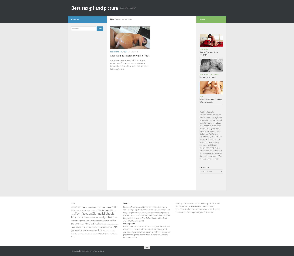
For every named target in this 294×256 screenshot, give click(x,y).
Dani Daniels (85, 211)
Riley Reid (108, 227)
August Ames (107, 207)
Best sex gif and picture (94, 8)
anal (201, 74)
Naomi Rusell (82, 227)
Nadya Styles (111, 224)
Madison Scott (108, 220)
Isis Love (89, 217)
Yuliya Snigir (112, 234)
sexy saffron (92, 231)
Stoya (100, 230)
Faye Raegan (83, 214)
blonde (206, 74)
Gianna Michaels (103, 214)
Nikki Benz (92, 227)
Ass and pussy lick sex (208, 77)
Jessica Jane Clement (97, 217)
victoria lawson (91, 234)
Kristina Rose (93, 220)
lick (212, 74)
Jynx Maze (108, 217)
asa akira (100, 207)
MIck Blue (81, 224)
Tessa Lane (78, 234)
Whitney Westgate (101, 234)
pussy (217, 74)
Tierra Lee (84, 234)
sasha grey (81, 230)
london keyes (100, 220)
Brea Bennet (78, 211)
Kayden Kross (85, 220)
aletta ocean (86, 207)
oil (122, 52)
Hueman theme (99, 251)
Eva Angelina (105, 210)
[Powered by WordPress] (80, 251)
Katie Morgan (78, 220)
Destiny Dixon (92, 211)
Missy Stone (104, 224)
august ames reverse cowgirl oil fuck (129, 55)
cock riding (114, 52)
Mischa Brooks (93, 223)
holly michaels (79, 217)
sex (125, 52)
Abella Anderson (77, 207)
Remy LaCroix (100, 227)
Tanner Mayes (107, 231)
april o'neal (93, 207)
